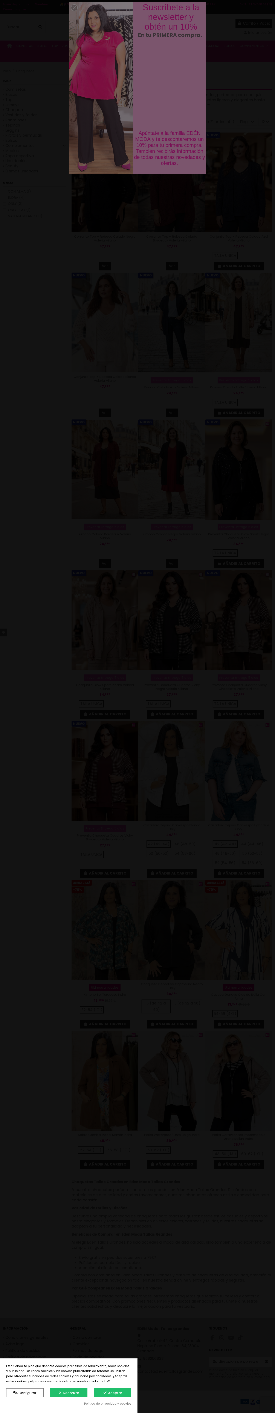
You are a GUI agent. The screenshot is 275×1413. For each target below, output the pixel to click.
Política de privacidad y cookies (107, 1403)
